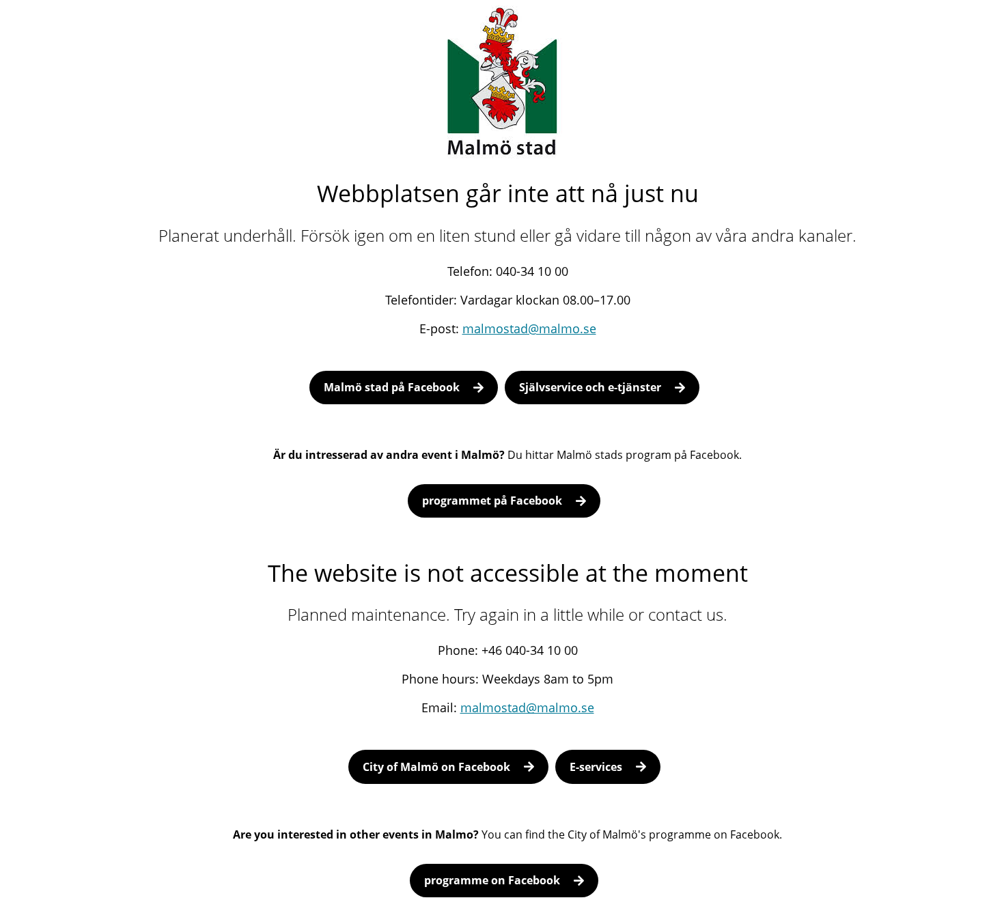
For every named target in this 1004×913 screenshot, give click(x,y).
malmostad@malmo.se (529, 328)
